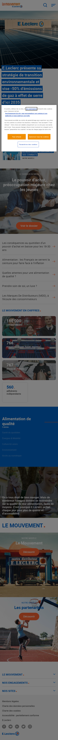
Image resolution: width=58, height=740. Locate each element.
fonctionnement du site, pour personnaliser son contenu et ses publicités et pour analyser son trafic (26, 114)
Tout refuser (16, 137)
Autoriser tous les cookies (39, 137)
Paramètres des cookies (28, 144)
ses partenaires (31, 109)
